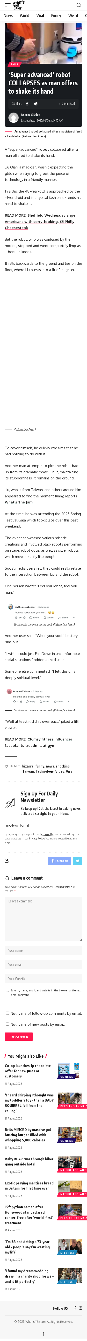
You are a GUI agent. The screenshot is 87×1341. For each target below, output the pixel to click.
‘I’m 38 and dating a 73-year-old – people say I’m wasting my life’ (28, 1246)
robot (44, 149)
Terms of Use (47, 834)
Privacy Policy (36, 838)
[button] (9, 5)
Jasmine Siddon (30, 114)
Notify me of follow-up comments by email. (46, 1013)
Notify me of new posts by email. (38, 1024)
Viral (69, 771)
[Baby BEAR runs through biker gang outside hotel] (70, 1163)
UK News (66, 1076)
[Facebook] (75, 1308)
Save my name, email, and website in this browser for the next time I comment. (46, 992)
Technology (45, 771)
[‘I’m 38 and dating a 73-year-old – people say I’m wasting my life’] (70, 1246)
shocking (63, 766)
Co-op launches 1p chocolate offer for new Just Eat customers (28, 1070)
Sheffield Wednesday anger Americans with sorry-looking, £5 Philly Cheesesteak (41, 221)
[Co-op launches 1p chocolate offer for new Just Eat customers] (70, 1070)
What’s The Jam (19, 502)
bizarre (28, 766)
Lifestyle (67, 1252)
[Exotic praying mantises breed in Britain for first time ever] (70, 1188)
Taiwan (28, 771)
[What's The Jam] (22, 5)
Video (59, 771)
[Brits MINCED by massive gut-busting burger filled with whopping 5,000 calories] (70, 1134)
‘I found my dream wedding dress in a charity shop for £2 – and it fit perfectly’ (29, 1276)
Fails (14, 64)
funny (39, 766)
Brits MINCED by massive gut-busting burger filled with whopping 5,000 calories (29, 1134)
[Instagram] (80, 1308)
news (50, 766)
